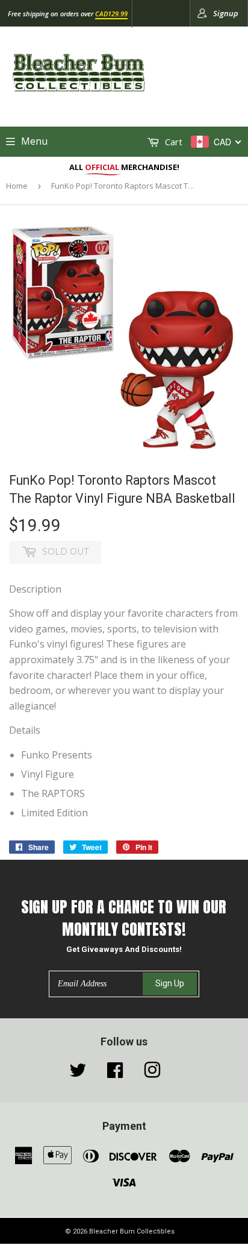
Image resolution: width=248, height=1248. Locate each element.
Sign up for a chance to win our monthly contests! (123, 918)
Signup (225, 13)
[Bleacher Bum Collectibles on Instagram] (152, 1073)
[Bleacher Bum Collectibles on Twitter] (77, 1073)
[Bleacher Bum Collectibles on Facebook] (115, 1073)
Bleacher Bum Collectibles (132, 1231)
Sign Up (169, 983)
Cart (172, 142)
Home (17, 185)
